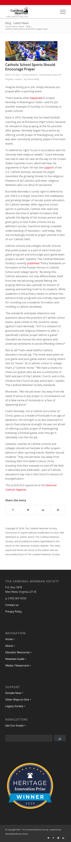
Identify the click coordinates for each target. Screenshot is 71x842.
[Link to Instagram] (58, 837)
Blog (27, 74)
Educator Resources (17, 652)
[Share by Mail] (58, 509)
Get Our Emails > (15, 725)
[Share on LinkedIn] (43, 509)
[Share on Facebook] (12, 509)
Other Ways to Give (17, 699)
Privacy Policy (13, 611)
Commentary (45, 74)
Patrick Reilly (33, 79)
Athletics (33, 74)
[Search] (60, 738)
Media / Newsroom (17, 665)
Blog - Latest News (17, 23)
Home (9, 639)
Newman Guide (14, 659)
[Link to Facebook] (53, 837)
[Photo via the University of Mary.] (31, 51)
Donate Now (13, 693)
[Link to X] (48, 837)
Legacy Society (14, 706)
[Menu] (61, 11)
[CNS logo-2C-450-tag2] (29, 11)
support (49, 167)
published (33, 263)
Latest (55, 74)
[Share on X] (28, 509)
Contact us (11, 605)
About (9, 646)
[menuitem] (61, 11)
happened (36, 98)
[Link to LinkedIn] (63, 837)
